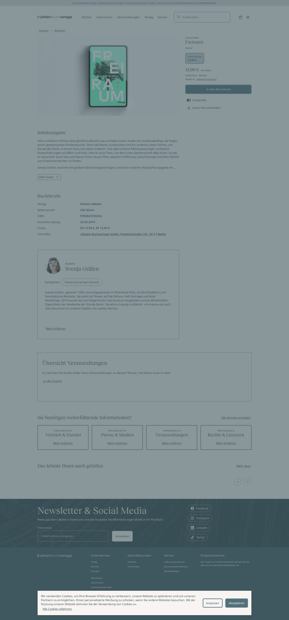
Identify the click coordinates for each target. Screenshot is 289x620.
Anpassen (212, 603)
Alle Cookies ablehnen (57, 609)
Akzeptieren (237, 603)
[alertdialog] (144, 603)
